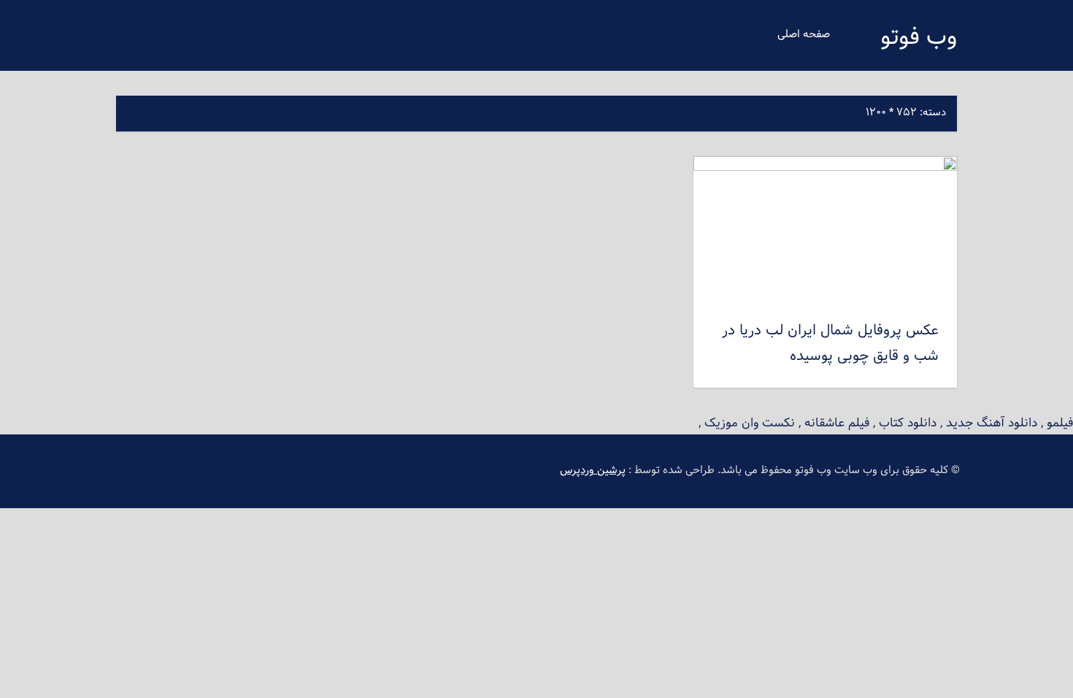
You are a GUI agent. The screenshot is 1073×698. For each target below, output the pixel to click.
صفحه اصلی (803, 35)
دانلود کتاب (908, 423)
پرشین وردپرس (593, 470)
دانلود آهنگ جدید (991, 423)
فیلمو (1060, 423)
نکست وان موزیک (749, 423)
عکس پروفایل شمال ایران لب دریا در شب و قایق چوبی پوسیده (830, 343)
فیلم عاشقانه (836, 423)
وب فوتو (918, 38)
